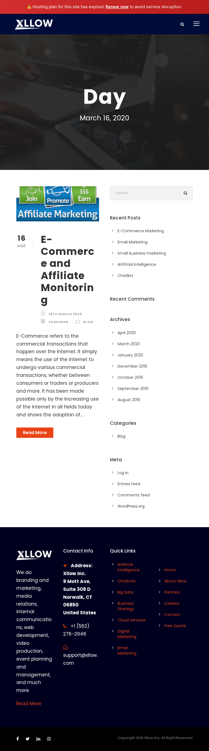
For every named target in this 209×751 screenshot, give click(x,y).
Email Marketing (132, 242)
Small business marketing (142, 253)
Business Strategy (126, 606)
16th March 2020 (65, 314)
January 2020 (130, 355)
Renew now (117, 6)
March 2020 (129, 344)
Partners (172, 592)
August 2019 (129, 399)
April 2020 (127, 332)
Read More (35, 432)
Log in (123, 472)
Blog (88, 322)
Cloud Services (132, 620)
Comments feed (134, 495)
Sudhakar (59, 322)
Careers (171, 603)
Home (170, 570)
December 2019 (132, 366)
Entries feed (129, 484)
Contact (172, 614)
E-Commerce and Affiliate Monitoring (67, 269)
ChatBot (125, 275)
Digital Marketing (127, 633)
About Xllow (175, 581)
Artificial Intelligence (137, 264)
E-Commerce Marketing (141, 231)
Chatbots (127, 581)
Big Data (125, 592)
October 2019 (130, 377)
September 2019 (133, 388)
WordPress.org (131, 506)
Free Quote (175, 625)
